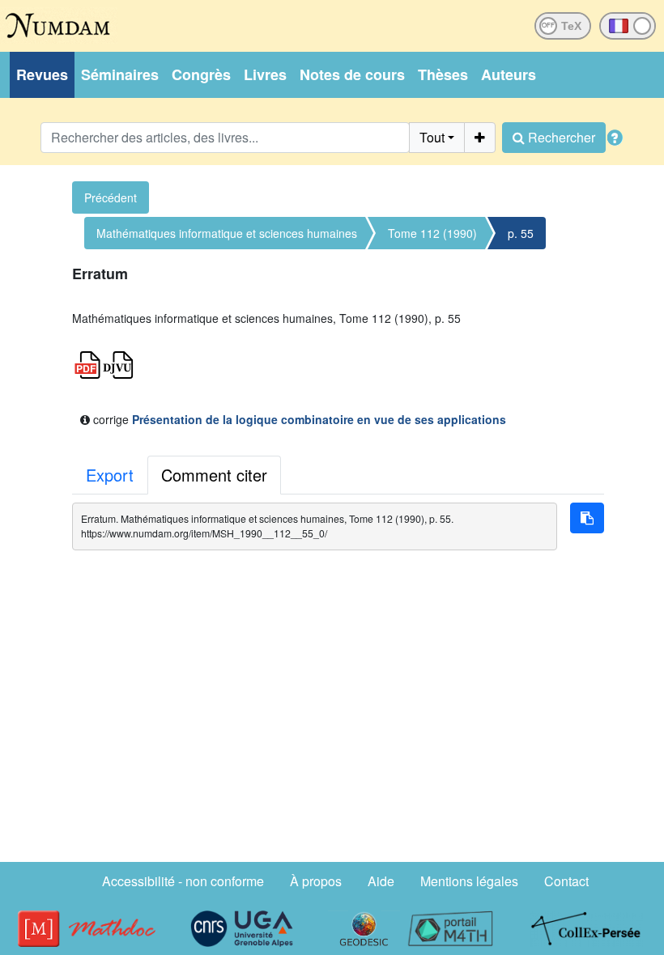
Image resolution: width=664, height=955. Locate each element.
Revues (42, 74)
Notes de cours (352, 74)
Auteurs (508, 74)
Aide (381, 881)
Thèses (443, 74)
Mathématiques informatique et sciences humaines (226, 233)
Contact (566, 881)
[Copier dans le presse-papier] (587, 518)
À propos (316, 881)
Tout (432, 137)
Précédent (110, 197)
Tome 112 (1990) (432, 233)
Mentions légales (469, 881)
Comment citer (214, 474)
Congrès (201, 74)
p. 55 (521, 233)
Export (110, 474)
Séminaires (120, 74)
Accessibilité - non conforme (183, 881)
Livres (265, 74)
